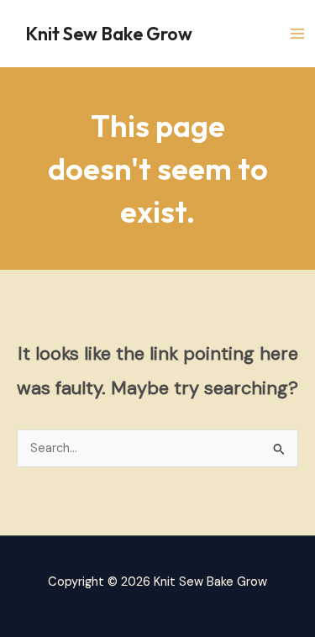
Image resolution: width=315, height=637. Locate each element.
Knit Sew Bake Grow (108, 33)
